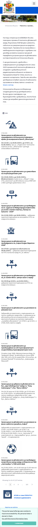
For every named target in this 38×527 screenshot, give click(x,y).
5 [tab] (29, 19)
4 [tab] (27, 19)
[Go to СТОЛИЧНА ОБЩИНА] (9, 7)
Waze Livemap (8, 85)
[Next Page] (32, 484)
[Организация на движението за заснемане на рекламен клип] (12, 296)
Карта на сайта (11, 507)
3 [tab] (25, 19)
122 (27, 485)
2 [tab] (23, 19)
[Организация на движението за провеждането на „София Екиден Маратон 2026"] (11, 230)
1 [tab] (21, 19)
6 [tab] (31, 19)
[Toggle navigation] (34, 3)
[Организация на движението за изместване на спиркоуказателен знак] (12, 160)
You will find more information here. (15, 519)
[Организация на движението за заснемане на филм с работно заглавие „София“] (12, 411)
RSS (6, 113)
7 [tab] (33, 19)
